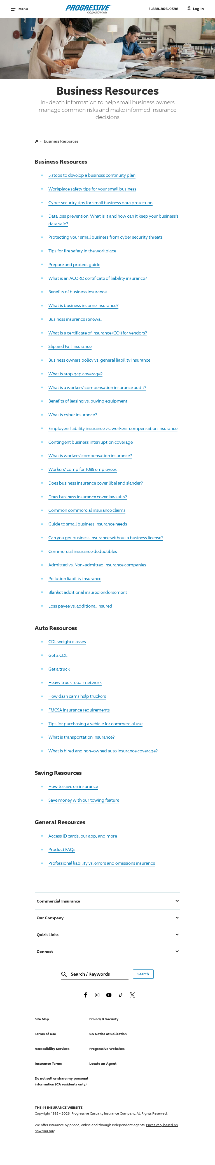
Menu (23, 9)
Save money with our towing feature (83, 800)
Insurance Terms (48, 1063)
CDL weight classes (67, 641)
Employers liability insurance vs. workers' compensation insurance (112, 428)
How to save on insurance (73, 786)
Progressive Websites (107, 1049)
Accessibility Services (52, 1049)
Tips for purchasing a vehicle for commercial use (95, 723)
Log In (198, 8)
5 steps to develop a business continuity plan (91, 175)
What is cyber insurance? (72, 414)
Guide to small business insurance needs (87, 523)
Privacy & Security (103, 1019)
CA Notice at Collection (108, 1034)
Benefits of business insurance (77, 291)
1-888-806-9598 (166, 8)
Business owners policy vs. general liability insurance (99, 359)
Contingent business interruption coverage (90, 442)
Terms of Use (45, 1034)
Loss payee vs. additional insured (80, 605)
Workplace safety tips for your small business (92, 188)
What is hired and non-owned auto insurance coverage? (103, 750)
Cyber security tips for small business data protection (100, 202)
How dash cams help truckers (77, 696)
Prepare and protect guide (74, 264)
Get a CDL (57, 655)
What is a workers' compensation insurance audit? (97, 387)
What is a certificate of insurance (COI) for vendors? (97, 332)
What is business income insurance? (83, 305)
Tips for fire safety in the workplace (82, 250)
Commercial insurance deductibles (82, 551)
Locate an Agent (102, 1063)
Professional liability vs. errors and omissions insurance (101, 863)
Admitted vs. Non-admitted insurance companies (97, 564)
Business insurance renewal (75, 319)
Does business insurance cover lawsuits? (87, 496)
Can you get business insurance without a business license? (105, 537)
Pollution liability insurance (74, 578)
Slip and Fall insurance (70, 346)
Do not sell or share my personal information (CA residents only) (61, 1081)
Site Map (42, 1019)
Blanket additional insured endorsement (87, 592)
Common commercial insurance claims (86, 510)
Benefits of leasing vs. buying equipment (87, 400)
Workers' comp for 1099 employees (82, 469)
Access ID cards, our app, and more (82, 835)
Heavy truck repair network (75, 682)
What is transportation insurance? (81, 737)
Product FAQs (61, 849)
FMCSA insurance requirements (79, 709)
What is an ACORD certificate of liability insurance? (97, 278)
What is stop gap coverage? (75, 373)
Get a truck (59, 668)
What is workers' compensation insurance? (90, 455)
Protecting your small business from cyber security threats (105, 236)
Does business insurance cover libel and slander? (95, 482)
